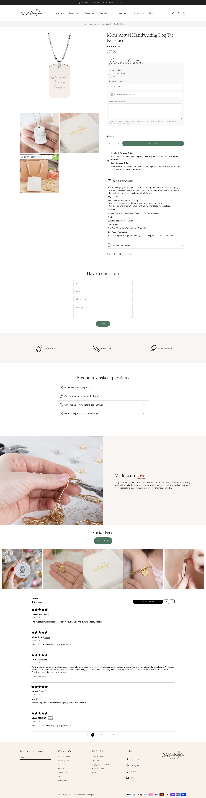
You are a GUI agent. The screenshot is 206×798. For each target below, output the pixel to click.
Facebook (135, 759)
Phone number (82, 299)
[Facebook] (128, 759)
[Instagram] (128, 765)
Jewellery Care (63, 760)
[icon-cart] (183, 13)
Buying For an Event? (100, 764)
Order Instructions (117, 101)
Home (84, 24)
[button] (153, 143)
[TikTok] (128, 771)
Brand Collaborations (100, 768)
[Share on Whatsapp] (125, 254)
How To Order (64, 756)
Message (79, 307)
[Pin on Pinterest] (119, 254)
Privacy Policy (63, 780)
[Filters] (166, 602)
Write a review (148, 601)
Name (78, 283)
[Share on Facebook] (114, 254)
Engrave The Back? (117, 82)
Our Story (96, 760)
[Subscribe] (48, 757)
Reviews (95, 772)
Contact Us (62, 772)
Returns (61, 768)
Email (79, 291)
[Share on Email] (130, 254)
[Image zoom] (59, 72)
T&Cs (60, 776)
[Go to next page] (118, 735)
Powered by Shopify (86, 794)
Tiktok (133, 771)
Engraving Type (116, 70)
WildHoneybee (71, 794)
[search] (173, 13)
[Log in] (178, 13)
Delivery (61, 764)
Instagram (135, 765)
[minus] (109, 143)
